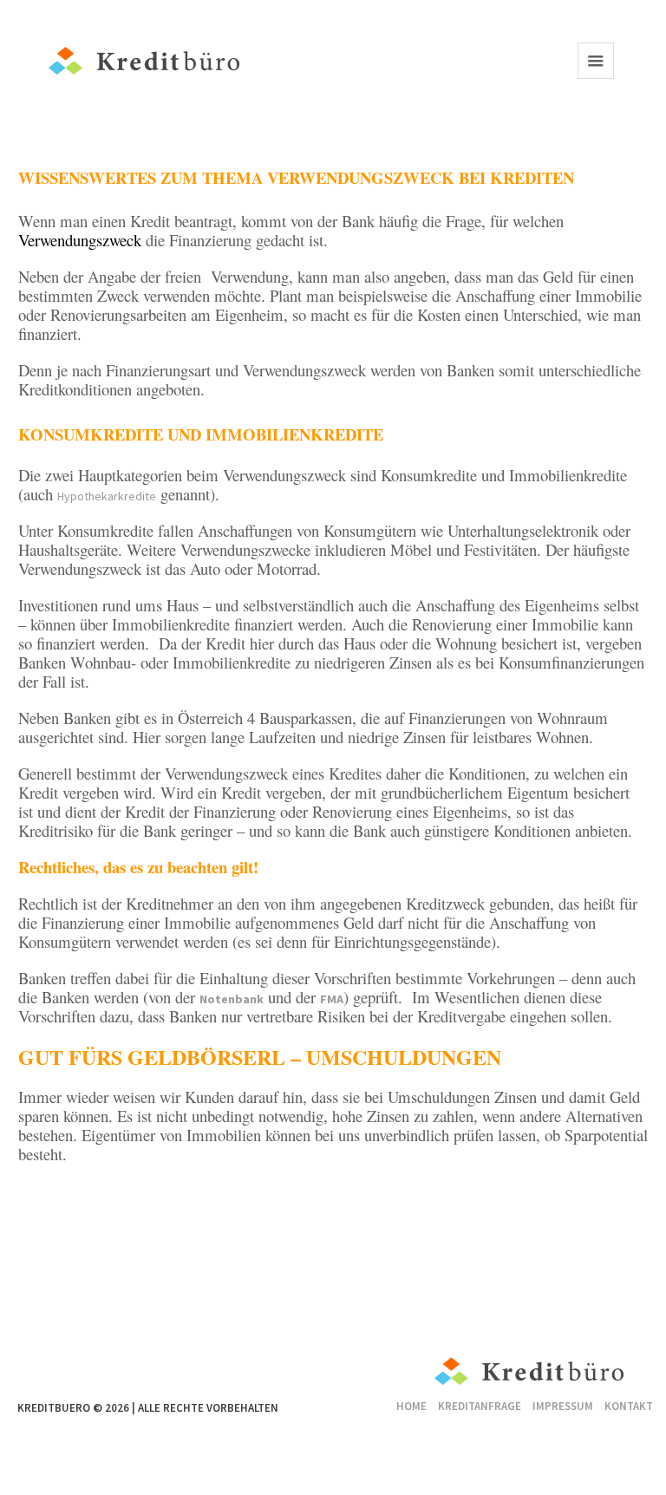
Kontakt (628, 1406)
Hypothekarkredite (106, 496)
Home (411, 1406)
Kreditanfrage (479, 1406)
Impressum (562, 1406)
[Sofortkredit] (530, 1375)
